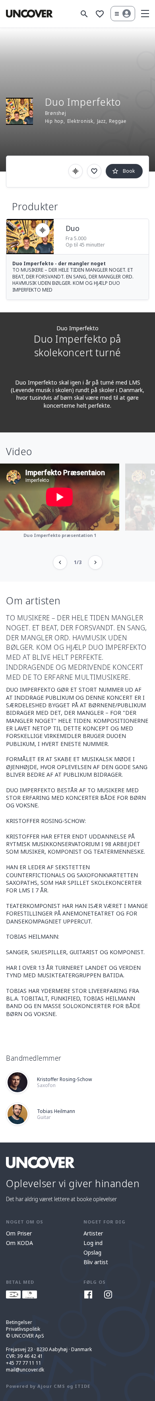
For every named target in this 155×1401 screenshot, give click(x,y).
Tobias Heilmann (56, 1114)
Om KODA (19, 1243)
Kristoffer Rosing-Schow (64, 1082)
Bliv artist (95, 1262)
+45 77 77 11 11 (23, 1363)
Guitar (44, 1117)
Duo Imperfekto (77, 328)
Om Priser (19, 1233)
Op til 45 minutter (85, 245)
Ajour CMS (51, 1386)
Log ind (93, 1243)
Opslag (92, 1252)
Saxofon (46, 1085)
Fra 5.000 (76, 238)
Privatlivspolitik (23, 1329)
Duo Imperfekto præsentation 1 (59, 535)
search (84, 14)
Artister (93, 1233)
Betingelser (19, 1322)
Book (123, 171)
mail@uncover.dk (25, 1369)
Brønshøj (55, 113)
